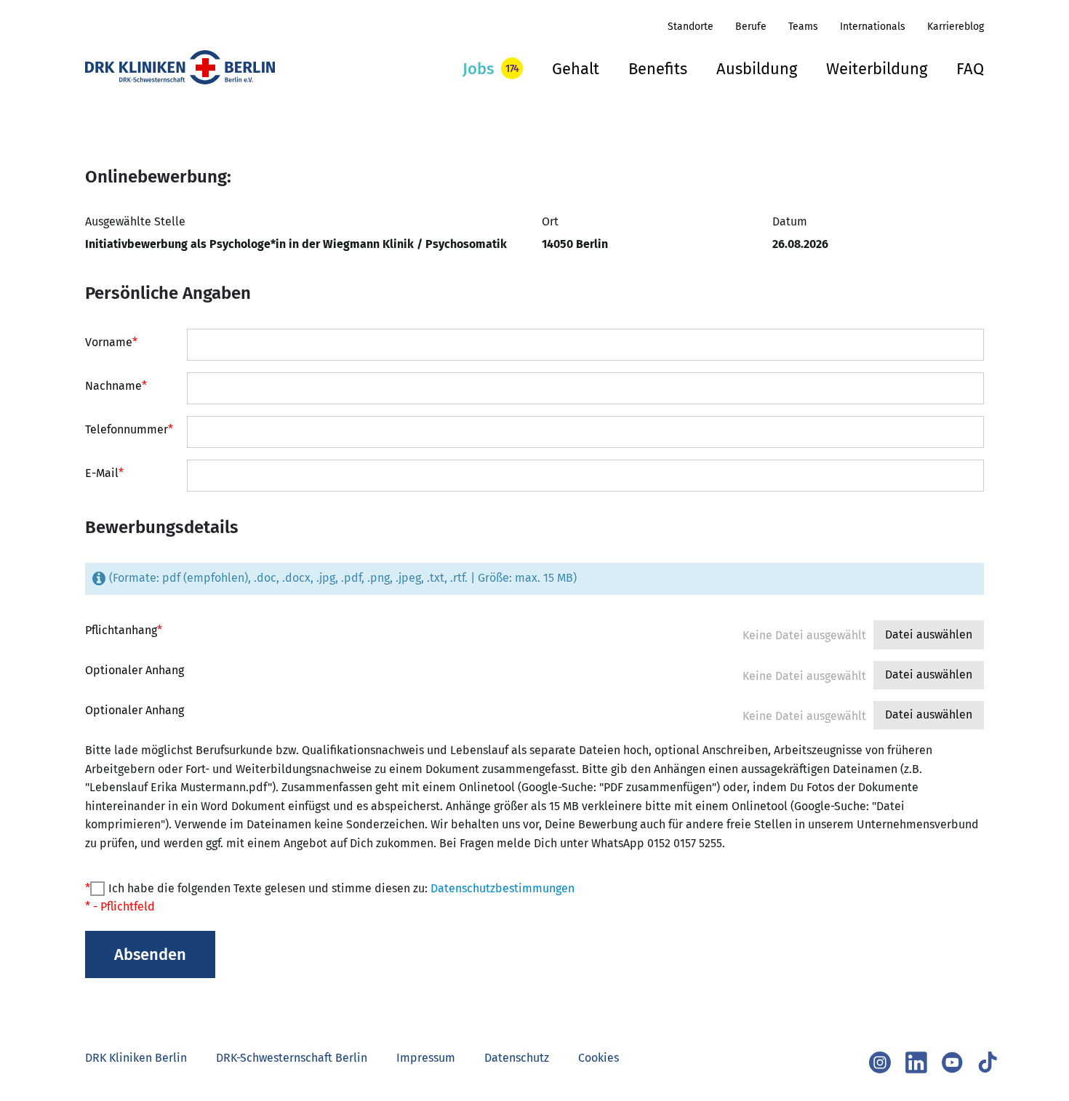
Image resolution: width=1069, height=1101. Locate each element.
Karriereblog (955, 26)
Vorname (111, 342)
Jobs (478, 69)
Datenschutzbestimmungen (502, 888)
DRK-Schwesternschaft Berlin (291, 1058)
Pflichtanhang (123, 630)
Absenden (150, 954)
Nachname (116, 386)
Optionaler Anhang (134, 670)
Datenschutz (516, 1058)
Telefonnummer (129, 430)
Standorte (690, 26)
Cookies (598, 1058)
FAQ (970, 69)
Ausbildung (756, 69)
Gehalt (575, 69)
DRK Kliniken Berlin (136, 1058)
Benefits (657, 69)
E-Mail (104, 473)
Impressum (425, 1058)
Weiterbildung (876, 69)
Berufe (750, 26)
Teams (803, 26)
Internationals (872, 26)
